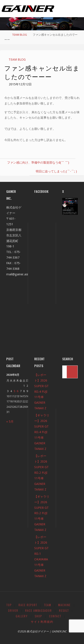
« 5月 (10, 421)
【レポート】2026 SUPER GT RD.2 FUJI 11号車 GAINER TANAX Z (41, 472)
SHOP (38, 616)
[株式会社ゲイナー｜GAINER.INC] (28, 8)
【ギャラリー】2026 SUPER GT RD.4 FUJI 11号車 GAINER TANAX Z (41, 432)
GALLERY (22, 616)
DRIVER (13, 611)
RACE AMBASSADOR (38, 611)
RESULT (64, 611)
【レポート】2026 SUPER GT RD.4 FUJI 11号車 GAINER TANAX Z (41, 391)
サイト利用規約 (42, 621)
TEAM (47, 605)
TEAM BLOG (19, 34)
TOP (9, 605)
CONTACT (55, 616)
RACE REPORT (28, 605)
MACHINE (64, 605)
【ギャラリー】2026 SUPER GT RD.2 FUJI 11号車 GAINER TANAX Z (41, 513)
